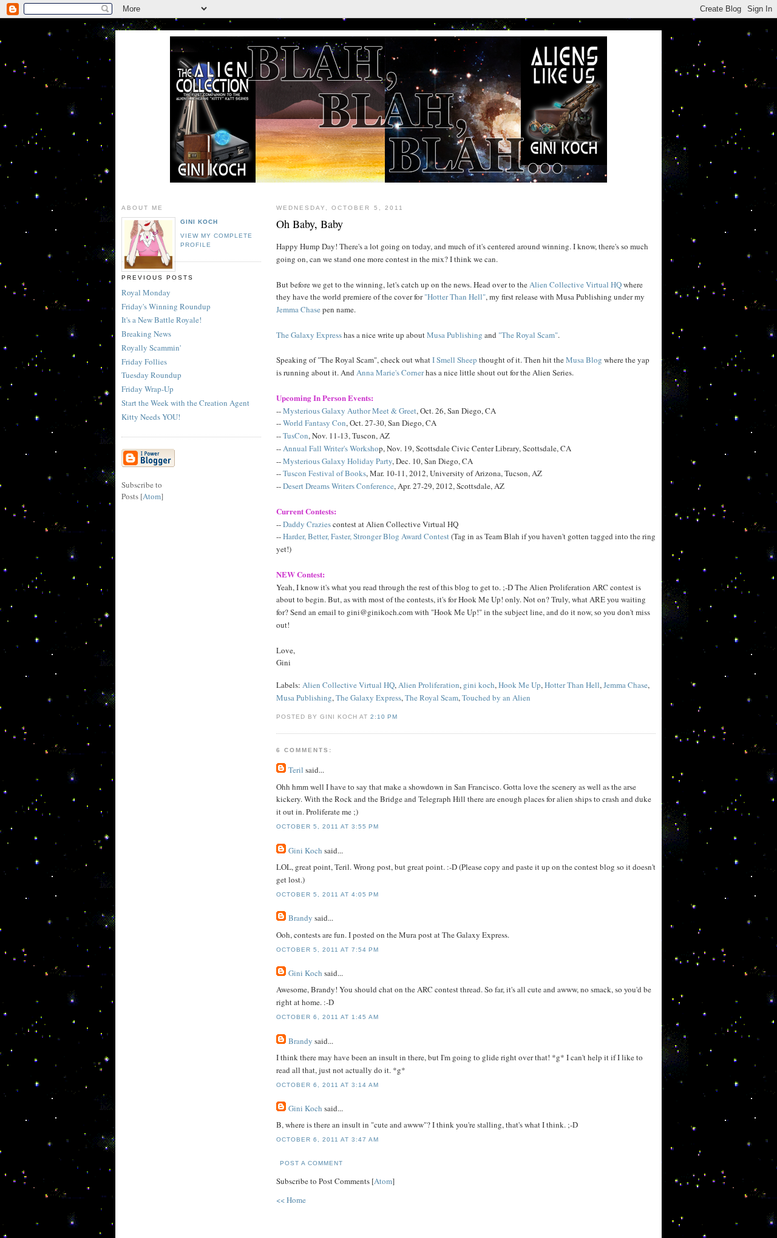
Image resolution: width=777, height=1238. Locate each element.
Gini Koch (305, 850)
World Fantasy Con (314, 422)
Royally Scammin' (151, 347)
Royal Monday (146, 292)
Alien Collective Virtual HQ (575, 284)
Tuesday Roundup (151, 374)
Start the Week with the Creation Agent (185, 402)
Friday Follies (144, 361)
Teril (296, 769)
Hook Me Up (519, 684)
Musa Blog (584, 359)
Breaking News (146, 333)
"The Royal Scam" (528, 334)
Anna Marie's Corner (390, 372)
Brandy (300, 917)
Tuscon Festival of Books (324, 473)
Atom (383, 1181)
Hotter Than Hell (572, 684)
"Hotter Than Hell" (455, 296)
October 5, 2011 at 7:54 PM (327, 949)
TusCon (295, 435)
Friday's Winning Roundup (166, 306)
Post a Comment (311, 1163)
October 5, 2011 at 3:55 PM (327, 826)
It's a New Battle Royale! (161, 319)
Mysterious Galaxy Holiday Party (337, 461)
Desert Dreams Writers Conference (338, 485)
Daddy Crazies (307, 524)
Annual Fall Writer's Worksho (331, 448)
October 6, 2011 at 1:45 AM (327, 1017)
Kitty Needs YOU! (150, 416)
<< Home (291, 1199)
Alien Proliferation (429, 684)
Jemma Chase (298, 309)
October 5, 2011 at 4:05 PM (327, 894)
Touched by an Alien (496, 697)
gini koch (479, 684)
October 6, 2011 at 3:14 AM (327, 1085)
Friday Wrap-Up (147, 388)
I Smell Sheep (454, 359)
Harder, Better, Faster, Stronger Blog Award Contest (366, 536)
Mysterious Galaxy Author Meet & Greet (349, 410)
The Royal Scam (431, 697)
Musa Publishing (455, 334)
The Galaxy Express (309, 334)
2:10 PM (384, 716)
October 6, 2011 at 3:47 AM (327, 1139)
